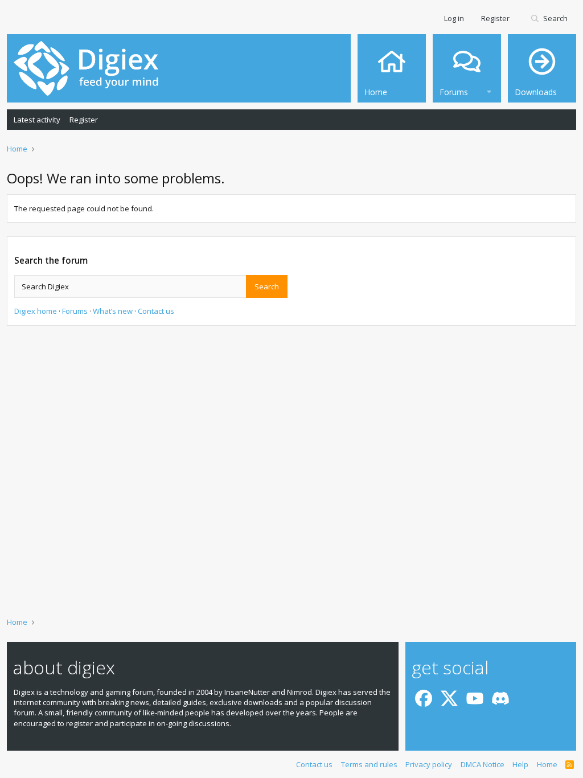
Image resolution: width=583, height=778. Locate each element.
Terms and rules (369, 764)
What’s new (113, 311)
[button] (489, 90)
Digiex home (35, 311)
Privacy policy (428, 764)
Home (547, 764)
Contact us (156, 311)
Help (520, 764)
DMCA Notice (482, 764)
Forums (75, 311)
